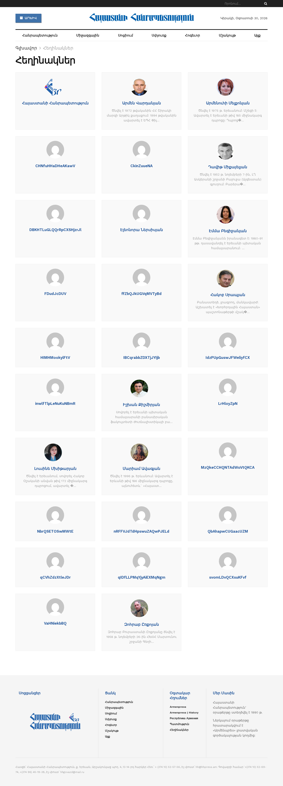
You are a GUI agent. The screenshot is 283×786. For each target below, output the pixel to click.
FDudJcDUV (55, 293)
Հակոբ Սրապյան (227, 295)
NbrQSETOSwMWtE (55, 531)
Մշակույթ (227, 35)
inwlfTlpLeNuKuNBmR (55, 403)
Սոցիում (125, 35)
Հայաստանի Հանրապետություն (55, 103)
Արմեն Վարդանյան (141, 103)
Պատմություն (179, 724)
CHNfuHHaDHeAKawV (55, 166)
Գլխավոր (26, 48)
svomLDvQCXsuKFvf (228, 577)
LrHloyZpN (227, 403)
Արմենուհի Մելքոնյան (228, 103)
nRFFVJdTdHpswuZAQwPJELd (141, 531)
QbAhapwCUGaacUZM (228, 531)
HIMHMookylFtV (55, 357)
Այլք (257, 35)
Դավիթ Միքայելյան (227, 167)
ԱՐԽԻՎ (30, 18)
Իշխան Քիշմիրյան (141, 404)
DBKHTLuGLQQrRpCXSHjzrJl (55, 230)
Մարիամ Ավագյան (141, 468)
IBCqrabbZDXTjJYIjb (141, 357)
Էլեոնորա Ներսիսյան (141, 230)
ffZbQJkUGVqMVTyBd (141, 293)
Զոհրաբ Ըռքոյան (141, 624)
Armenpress (178, 706)
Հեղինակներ (58, 48)
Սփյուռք (159, 35)
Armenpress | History (184, 712)
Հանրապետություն (40, 35)
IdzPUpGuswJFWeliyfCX (228, 357)
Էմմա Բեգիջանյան (228, 231)
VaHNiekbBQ (55, 623)
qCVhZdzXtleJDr (55, 577)
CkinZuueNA (141, 166)
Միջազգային (87, 35)
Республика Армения (184, 718)
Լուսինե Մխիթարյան (55, 468)
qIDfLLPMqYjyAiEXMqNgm (141, 577)
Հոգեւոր (192, 35)
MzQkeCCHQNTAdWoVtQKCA (227, 467)
